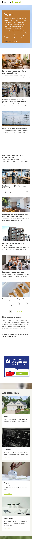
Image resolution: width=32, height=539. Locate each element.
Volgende (18, 311)
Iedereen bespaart (8, 41)
